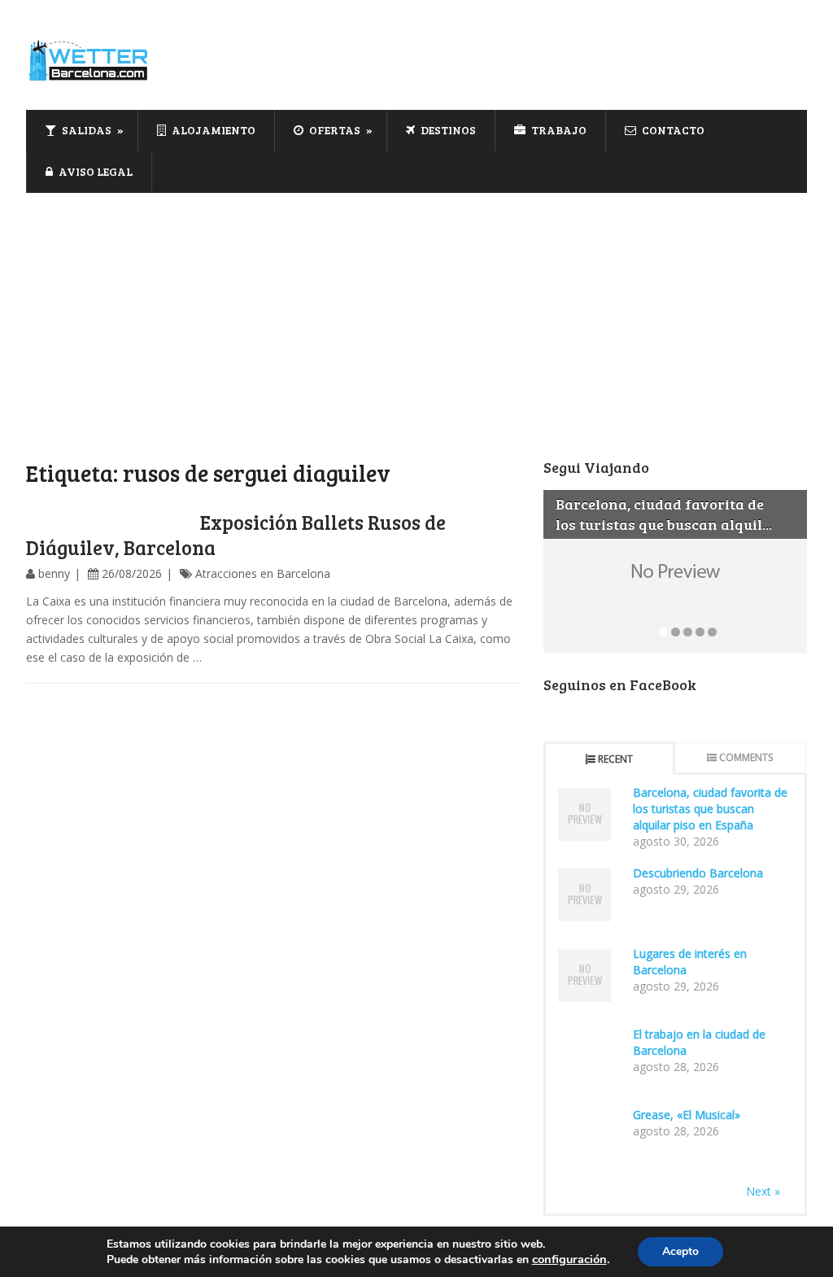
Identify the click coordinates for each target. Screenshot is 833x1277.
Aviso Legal (94, 171)
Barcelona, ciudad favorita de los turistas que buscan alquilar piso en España (710, 809)
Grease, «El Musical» (686, 1114)
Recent (615, 759)
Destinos (447, 130)
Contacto (671, 130)
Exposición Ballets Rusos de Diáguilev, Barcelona (236, 535)
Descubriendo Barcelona (698, 873)
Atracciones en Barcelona (262, 573)
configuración (569, 1259)
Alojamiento (212, 130)
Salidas (85, 130)
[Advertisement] (416, 315)
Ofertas (333, 130)
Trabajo (558, 130)
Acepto (680, 1251)
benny (54, 573)
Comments (746, 757)
